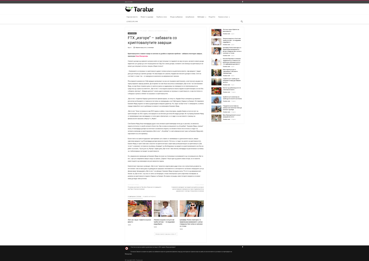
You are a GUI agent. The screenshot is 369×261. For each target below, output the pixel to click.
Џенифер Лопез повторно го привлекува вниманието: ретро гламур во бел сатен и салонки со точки (191, 223)
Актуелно (135, 30)
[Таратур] (139, 6)
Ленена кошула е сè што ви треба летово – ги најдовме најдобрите (164, 222)
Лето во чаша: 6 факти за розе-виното (139, 221)
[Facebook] (242, 1)
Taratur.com (226, 33)
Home (129, 30)
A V (131, 47)
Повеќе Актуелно (149, 196)
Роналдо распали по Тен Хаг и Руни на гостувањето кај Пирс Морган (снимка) (144, 187)
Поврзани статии (134, 196)
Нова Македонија (141, 56)
